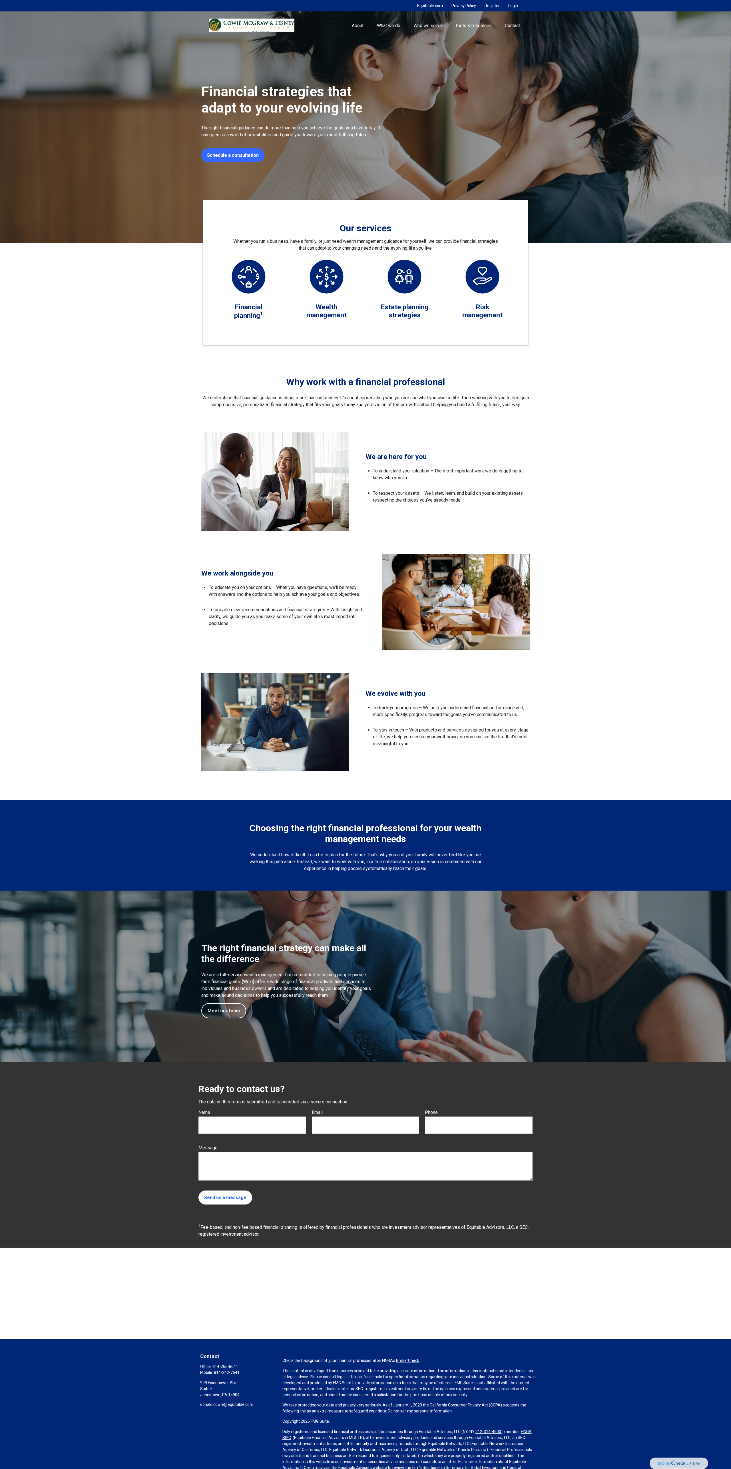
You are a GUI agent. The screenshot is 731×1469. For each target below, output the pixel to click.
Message (208, 1148)
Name (204, 1112)
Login (513, 5)
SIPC (286, 1437)
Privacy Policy (463, 5)
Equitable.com (430, 5)
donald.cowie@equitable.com (226, 1404)
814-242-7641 (227, 1372)
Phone (431, 1112)
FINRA (526, 1431)
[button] (358, 25)
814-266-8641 (225, 1366)
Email (317, 1112)
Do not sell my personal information (420, 1411)
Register (492, 5)
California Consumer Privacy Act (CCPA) (466, 1405)
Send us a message (225, 1197)
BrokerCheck (407, 1360)
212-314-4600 (488, 1431)
